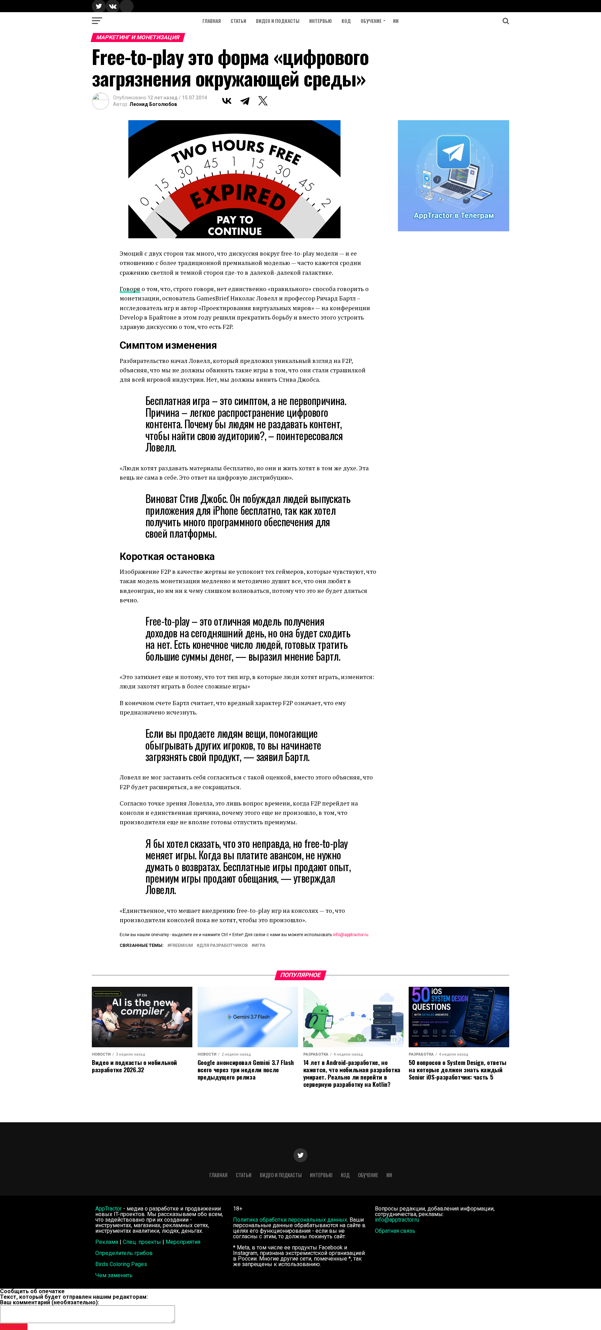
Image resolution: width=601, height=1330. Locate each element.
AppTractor (108, 1208)
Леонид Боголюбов (153, 104)
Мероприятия (183, 1242)
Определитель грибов (124, 1253)
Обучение (371, 20)
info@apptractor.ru (350, 934)
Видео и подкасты (277, 20)
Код (346, 20)
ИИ (396, 20)
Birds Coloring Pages (121, 1264)
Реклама (106, 1242)
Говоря (130, 289)
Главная (211, 20)
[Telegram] (245, 100)
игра (259, 945)
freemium (181, 945)
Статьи (238, 20)
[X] (263, 100)
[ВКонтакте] (226, 100)
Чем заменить (114, 1275)
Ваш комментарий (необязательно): (49, 1302)
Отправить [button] (13, 1326)
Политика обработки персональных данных (290, 1219)
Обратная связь (395, 1231)
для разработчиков (223, 945)
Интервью (320, 20)
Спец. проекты (142, 1242)
